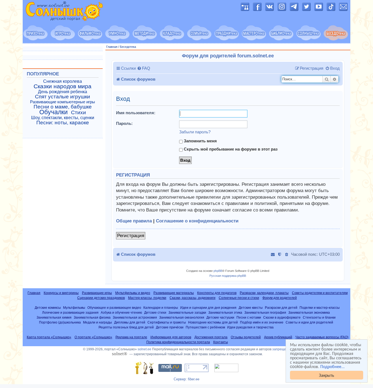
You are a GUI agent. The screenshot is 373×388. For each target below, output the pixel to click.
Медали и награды (97, 322)
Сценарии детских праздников (101, 298)
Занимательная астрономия (135, 317)
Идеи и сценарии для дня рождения (208, 307)
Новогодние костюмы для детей (213, 322)
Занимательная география (265, 312)
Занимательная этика (225, 312)
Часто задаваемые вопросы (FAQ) (321, 337)
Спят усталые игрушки (62, 96)
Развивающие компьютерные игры (62, 102)
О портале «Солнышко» (93, 337)
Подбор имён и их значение (261, 322)
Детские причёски (169, 327)
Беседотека (128, 46)
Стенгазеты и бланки (319, 317)
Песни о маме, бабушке (63, 106)
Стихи (78, 112)
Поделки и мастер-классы (320, 307)
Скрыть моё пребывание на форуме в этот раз (230, 149)
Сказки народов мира (62, 86)
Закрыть (326, 375)
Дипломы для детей (129, 322)
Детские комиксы (48, 307)
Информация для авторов (170, 337)
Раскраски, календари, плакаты (264, 293)
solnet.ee (144, 349)
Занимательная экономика (309, 312)
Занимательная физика (92, 317)
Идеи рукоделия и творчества (250, 327)
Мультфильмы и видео (132, 293)
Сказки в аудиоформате (282, 317)
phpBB (218, 270)
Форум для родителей (279, 298)
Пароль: (124, 123)
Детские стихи (155, 312)
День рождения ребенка (62, 91)
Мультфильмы (74, 307)
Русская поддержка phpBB (227, 275)
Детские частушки (220, 317)
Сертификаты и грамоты (166, 322)
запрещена (281, 349)
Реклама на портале (131, 337)
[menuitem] (143, 68)
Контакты (220, 342)
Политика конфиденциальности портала (178, 342)
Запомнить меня (200, 141)
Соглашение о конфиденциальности (197, 221)
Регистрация (130, 235)
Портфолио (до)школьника (60, 322)
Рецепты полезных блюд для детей (126, 327)
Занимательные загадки (187, 312)
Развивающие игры (97, 293)
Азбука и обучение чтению (121, 312)
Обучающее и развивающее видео (114, 307)
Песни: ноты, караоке (62, 122)
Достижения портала (210, 337)
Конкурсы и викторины (61, 293)
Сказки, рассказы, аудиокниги (192, 298)
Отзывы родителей (246, 337)
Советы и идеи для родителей (309, 322)
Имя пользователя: (135, 112)
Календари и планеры (160, 307)
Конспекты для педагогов (216, 293)
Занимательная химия (54, 317)
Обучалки (53, 112)
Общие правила (134, 221)
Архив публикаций (278, 337)
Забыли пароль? (195, 132)
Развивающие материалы (173, 293)
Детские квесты (251, 307)
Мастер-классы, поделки (147, 298)
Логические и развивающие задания (70, 312)
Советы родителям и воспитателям (320, 293)
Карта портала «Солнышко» (49, 337)
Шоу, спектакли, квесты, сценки (62, 117)
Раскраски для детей (281, 307)
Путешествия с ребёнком (205, 327)
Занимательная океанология (181, 317)
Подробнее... (332, 366)
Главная (111, 46)
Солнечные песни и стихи (239, 298)
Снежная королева (62, 81)
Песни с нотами (248, 317)
